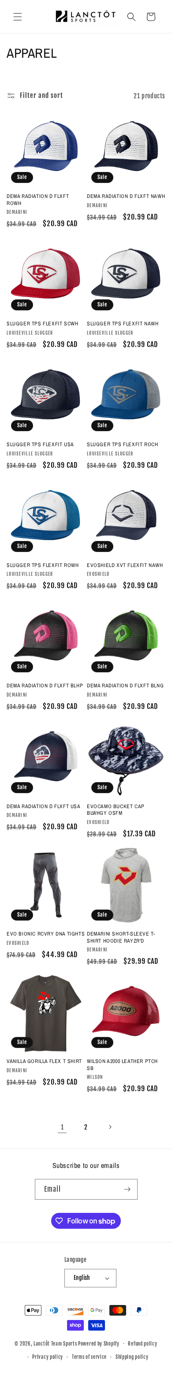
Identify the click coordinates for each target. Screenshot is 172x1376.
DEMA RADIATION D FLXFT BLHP (45, 685)
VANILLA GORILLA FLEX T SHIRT (44, 1061)
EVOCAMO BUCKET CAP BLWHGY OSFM (116, 810)
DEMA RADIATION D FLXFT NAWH (126, 196)
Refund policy (142, 1344)
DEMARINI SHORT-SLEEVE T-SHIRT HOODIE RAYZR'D (121, 937)
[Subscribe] (127, 1189)
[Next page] (110, 1127)
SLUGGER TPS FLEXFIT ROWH (43, 565)
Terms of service (89, 1357)
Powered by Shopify (99, 1343)
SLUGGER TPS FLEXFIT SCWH (42, 324)
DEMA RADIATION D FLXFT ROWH (38, 200)
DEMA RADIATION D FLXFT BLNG (125, 685)
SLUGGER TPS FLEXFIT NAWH (122, 324)
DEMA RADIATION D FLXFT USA (44, 806)
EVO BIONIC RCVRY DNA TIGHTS (46, 934)
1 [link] (62, 1127)
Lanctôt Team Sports (55, 1343)
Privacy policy (47, 1357)
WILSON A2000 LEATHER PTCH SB (122, 1065)
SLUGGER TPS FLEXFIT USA (40, 444)
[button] (17, 16)
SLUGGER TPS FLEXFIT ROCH (122, 444)
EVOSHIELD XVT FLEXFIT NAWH (125, 565)
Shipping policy (132, 1357)
